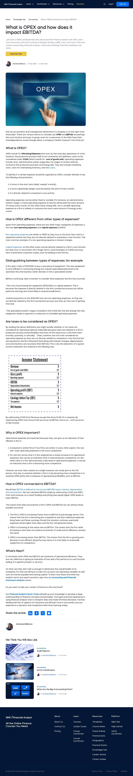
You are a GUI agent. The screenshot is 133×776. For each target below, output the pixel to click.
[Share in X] (43, 613)
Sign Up (122, 4)
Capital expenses (14, 247)
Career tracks (79, 727)
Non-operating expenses (17, 235)
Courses (77, 722)
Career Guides (99, 759)
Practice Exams (99, 745)
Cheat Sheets (98, 731)
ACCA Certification (46, 670)
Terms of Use (96, 771)
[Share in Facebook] (36, 613)
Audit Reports (43, 651)
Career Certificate (78, 732)
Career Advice (99, 755)
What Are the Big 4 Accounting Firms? (55, 689)
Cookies (124, 771)
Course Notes (98, 727)
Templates (97, 722)
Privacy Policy (111, 771)
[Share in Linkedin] (30, 613)
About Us (58, 722)
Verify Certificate (116, 732)
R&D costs (50, 168)
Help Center (117, 727)
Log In (110, 4)
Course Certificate (78, 740)
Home (8, 19)
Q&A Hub (115, 722)
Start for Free (16, 54)
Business (80, 4)
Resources (57, 4)
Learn (28, 4)
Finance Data (98, 736)
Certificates (42, 4)
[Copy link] (49, 613)
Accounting (33, 19)
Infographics (98, 741)
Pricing (70, 4)
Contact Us (59, 727)
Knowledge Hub (19, 19)
